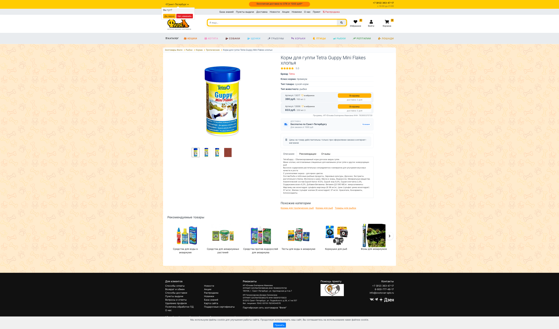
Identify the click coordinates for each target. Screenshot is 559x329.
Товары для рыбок (345, 208)
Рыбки (341, 38)
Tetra (292, 73)
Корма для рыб (324, 208)
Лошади (388, 38)
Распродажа (332, 11)
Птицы (321, 38)
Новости (275, 11)
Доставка (261, 11)
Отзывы (325, 153)
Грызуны (277, 38)
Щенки (255, 38)
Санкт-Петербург (177, 4)
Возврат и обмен (175, 289)
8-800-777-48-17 (384, 289)
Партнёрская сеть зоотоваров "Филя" (264, 307)
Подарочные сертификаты (219, 306)
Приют (317, 11)
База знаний (227, 11)
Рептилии (364, 38)
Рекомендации (307, 153)
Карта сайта (211, 303)
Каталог (173, 38)
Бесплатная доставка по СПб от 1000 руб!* (280, 3)
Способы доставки (176, 292)
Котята (213, 38)
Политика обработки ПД (179, 306)
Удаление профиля (176, 303)
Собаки (234, 38)
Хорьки (300, 38)
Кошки (192, 38)
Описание (288, 153)
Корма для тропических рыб (297, 208)
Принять (279, 325)
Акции (285, 11)
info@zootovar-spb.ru (382, 292)
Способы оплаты (175, 285)
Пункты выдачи (245, 11)
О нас (307, 11)
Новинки (297, 11)
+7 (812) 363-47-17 (383, 285)
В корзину (355, 95)
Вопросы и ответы (176, 299)
